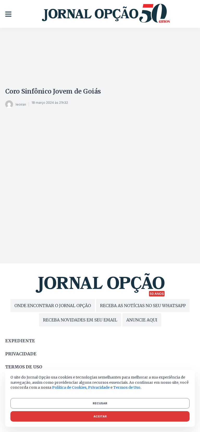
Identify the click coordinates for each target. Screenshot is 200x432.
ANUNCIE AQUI (141, 320)
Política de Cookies (69, 387)
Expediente (20, 340)
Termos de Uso (126, 387)
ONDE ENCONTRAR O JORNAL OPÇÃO (52, 305)
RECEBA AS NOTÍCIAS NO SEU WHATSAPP (143, 305)
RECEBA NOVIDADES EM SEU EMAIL (80, 320)
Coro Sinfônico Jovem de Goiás (53, 91)
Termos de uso (23, 366)
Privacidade (20, 353)
